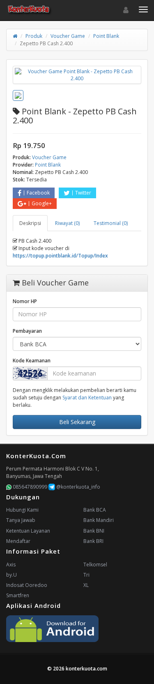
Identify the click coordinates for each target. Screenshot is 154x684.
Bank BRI (93, 541)
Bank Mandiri (98, 520)
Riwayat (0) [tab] (67, 223)
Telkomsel (95, 564)
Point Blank (106, 35)
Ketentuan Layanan (28, 530)
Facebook (38, 192)
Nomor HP (25, 301)
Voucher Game (68, 35)
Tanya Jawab (20, 520)
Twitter (83, 192)
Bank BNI (93, 530)
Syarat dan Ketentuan (87, 397)
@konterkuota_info (77, 486)
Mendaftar (18, 541)
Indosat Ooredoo (26, 585)
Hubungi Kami (22, 509)
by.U (11, 574)
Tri (86, 574)
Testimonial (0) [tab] (111, 223)
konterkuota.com (86, 668)
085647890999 (29, 486)
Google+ (42, 203)
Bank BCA (94, 509)
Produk (33, 35)
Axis (11, 564)
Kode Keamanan (32, 360)
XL (86, 585)
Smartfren (17, 595)
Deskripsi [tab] (30, 223)
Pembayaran (27, 330)
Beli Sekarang (77, 422)
